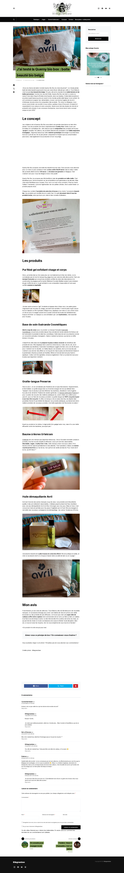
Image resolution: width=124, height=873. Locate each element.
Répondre (24, 708)
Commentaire (25, 797)
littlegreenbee (19, 862)
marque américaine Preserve (68, 393)
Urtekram (25, 439)
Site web (65, 814)
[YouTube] (106, 8)
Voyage (31, 848)
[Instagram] (98, 8)
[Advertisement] (51, 152)
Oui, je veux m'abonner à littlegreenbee (32, 826)
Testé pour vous (26, 63)
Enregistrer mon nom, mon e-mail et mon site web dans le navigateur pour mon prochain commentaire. (48, 822)
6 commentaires (40, 80)
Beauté (18, 63)
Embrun (24, 756)
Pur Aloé (47, 277)
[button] (14, 8)
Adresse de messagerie (48, 814)
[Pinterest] (109, 8)
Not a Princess (26, 732)
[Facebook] (102, 8)
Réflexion (70, 851)
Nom (23, 814)
